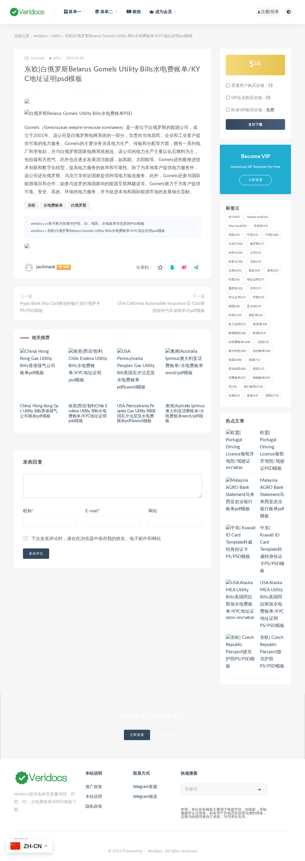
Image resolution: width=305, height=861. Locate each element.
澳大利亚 (237, 351)
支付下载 (255, 124)
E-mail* (92, 511)
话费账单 (237, 377)
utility (56, 36)
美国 (235, 359)
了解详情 (168, 735)
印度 (234, 279)
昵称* (28, 511)
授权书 (256, 315)
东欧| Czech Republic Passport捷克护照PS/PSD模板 (272, 651)
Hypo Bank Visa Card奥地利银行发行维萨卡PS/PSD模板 (60, 307)
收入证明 (237, 324)
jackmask (45, 266)
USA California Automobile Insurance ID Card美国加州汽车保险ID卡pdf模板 (161, 307)
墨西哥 (235, 288)
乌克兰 (235, 243)
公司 (255, 252)
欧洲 (259, 333)
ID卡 (234, 217)
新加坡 (260, 324)
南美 (272, 270)
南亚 (254, 270)
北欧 (255, 261)
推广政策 (93, 787)
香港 (252, 395)
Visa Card (237, 225)
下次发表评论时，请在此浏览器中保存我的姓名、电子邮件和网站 (96, 538)
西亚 (258, 368)
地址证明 (255, 279)
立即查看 (137, 735)
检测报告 (237, 333)
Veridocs (155, 851)
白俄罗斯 (78, 206)
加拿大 (235, 261)
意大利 (254, 306)
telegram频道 (145, 797)
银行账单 (253, 386)
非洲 (234, 395)
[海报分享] (196, 267)
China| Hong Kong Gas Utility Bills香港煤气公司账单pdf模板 (39, 411)
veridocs (40, 36)
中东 (252, 234)
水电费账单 (53, 206)
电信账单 (261, 351)
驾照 (271, 395)
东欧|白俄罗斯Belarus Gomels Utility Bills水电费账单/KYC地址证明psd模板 (106, 231)
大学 (255, 288)
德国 (234, 306)
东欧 (31, 206)
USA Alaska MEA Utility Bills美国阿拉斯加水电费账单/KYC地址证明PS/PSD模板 (272, 604)
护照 (235, 315)
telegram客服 (145, 787)
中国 (271, 234)
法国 (263, 342)
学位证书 (237, 297)
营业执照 (237, 368)
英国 (254, 359)
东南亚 (261, 225)
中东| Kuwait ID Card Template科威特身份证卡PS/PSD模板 (272, 549)
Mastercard (257, 217)
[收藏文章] (160, 267)
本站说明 (93, 797)
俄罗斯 (257, 243)
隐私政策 (93, 806)
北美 (235, 270)
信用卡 (235, 252)
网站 (152, 511)
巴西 (258, 297)
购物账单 (261, 377)
